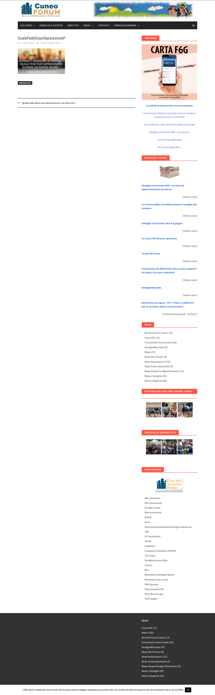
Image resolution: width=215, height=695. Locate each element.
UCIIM (148, 541)
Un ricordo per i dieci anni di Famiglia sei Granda (169, 124)
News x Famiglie (153, 376)
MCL (147, 569)
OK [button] (188, 690)
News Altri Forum (154, 356)
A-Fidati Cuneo (152, 507)
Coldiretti (150, 546)
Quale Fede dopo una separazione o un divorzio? (49, 102)
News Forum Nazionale (157, 366)
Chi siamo (26, 25)
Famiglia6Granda (125, 25)
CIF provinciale (153, 536)
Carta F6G (150, 337)
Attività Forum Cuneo (156, 332)
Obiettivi (73, 25)
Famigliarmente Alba (156, 560)
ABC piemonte (152, 498)
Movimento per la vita (156, 579)
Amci (147, 522)
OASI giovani (151, 584)
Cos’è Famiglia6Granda (169, 139)
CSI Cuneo (150, 555)
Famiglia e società (51, 25)
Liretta (148, 565)
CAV (147, 531)
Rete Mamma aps (154, 593)
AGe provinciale (153, 512)
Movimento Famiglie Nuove (159, 574)
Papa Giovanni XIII (154, 589)
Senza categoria (153, 380)
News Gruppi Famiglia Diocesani (162, 371)
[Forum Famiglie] (169, 483)
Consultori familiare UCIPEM (160, 550)
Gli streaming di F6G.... (169, 147)
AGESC (148, 517)
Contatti (104, 25)
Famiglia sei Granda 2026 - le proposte (169, 132)
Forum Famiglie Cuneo (50, 42)
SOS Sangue (151, 598)
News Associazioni (154, 361)
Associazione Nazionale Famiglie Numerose (168, 526)
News (87, 25)
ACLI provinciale (153, 503)
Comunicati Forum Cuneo (158, 342)
